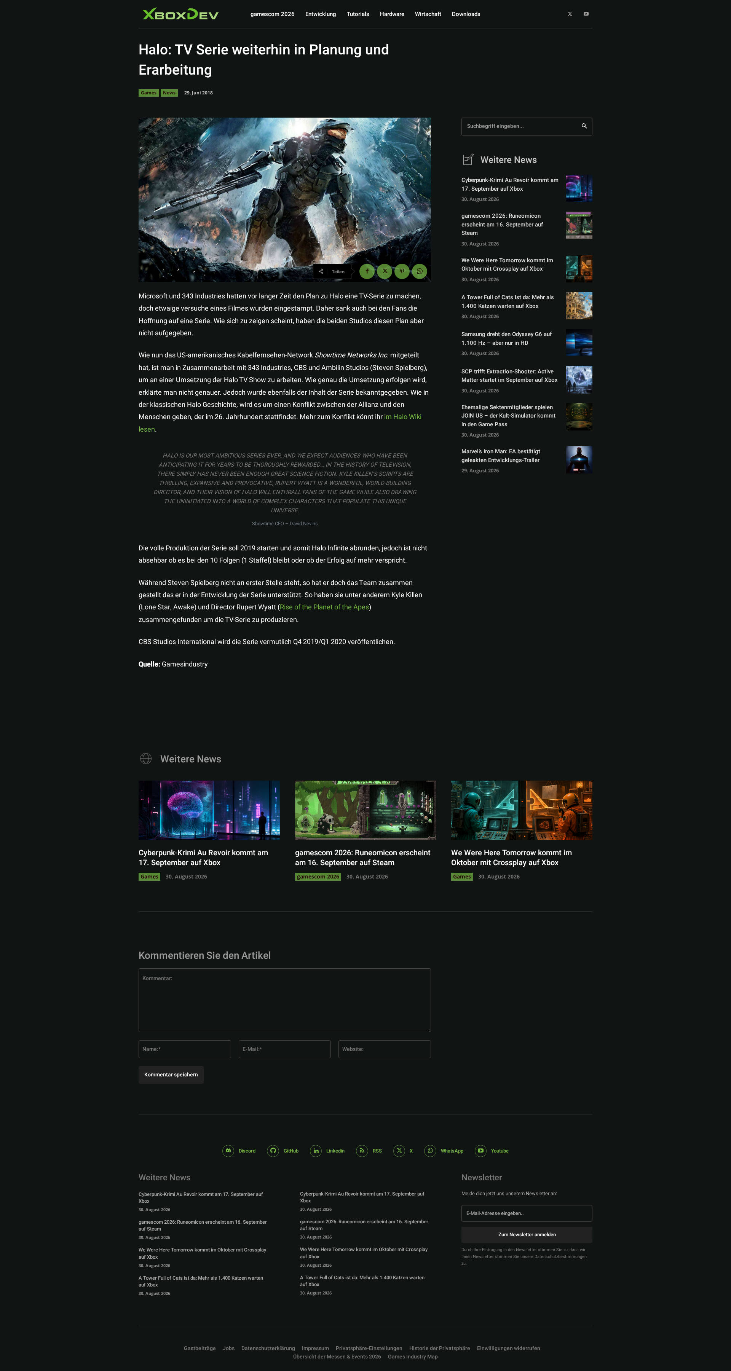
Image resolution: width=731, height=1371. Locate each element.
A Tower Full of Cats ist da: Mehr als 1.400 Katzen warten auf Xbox (507, 301)
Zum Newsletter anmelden (527, 1234)
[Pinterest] (402, 271)
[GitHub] (273, 1151)
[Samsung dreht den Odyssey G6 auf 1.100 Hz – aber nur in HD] (579, 342)
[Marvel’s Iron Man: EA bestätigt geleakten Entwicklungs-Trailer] (579, 459)
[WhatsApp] (419, 271)
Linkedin (335, 1150)
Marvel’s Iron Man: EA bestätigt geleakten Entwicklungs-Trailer (500, 455)
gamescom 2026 (318, 876)
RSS (377, 1150)
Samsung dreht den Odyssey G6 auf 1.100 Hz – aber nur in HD (506, 338)
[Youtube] (586, 14)
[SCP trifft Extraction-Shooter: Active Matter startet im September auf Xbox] (579, 379)
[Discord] (228, 1151)
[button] (369, 1348)
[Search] (584, 127)
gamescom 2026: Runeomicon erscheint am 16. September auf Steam (502, 224)
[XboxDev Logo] (181, 13)
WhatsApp (452, 1150)
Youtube (500, 1150)
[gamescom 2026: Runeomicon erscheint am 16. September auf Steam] (579, 225)
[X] (570, 14)
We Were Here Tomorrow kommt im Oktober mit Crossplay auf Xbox (507, 264)
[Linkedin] (316, 1151)
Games (148, 92)
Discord (247, 1150)
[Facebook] (367, 271)
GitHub (291, 1150)
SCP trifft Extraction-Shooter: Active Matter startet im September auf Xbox (509, 375)
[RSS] (362, 1151)
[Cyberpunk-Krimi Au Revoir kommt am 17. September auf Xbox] (579, 188)
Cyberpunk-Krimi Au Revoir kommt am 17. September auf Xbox (510, 184)
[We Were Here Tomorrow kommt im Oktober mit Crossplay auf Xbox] (579, 268)
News (169, 92)
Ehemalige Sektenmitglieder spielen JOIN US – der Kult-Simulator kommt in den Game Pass (508, 416)
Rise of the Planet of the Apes (324, 607)
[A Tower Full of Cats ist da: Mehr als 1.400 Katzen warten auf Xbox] (579, 305)
